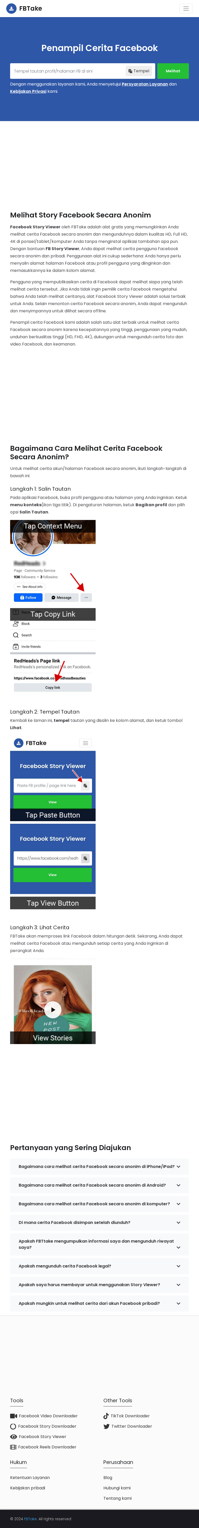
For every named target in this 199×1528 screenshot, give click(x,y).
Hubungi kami (117, 1488)
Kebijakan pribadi (27, 1488)
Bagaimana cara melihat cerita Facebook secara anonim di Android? (92, 1185)
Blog (107, 1478)
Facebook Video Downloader (48, 1416)
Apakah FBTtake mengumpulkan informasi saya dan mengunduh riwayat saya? (96, 1244)
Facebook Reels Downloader (47, 1447)
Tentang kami (117, 1498)
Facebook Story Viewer (42, 1437)
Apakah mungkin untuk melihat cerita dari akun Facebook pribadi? (89, 1303)
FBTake (30, 1519)
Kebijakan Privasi (28, 91)
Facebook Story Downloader (47, 1426)
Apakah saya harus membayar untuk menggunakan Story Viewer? (89, 1285)
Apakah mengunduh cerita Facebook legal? (65, 1266)
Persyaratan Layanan (145, 84)
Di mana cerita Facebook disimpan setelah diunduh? (74, 1223)
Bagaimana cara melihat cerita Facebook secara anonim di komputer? (94, 1204)
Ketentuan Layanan (30, 1478)
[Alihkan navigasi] (186, 8)
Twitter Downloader (131, 1426)
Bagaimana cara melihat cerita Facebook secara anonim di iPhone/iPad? (97, 1167)
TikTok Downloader (130, 1416)
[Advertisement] (99, 161)
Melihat (173, 71)
